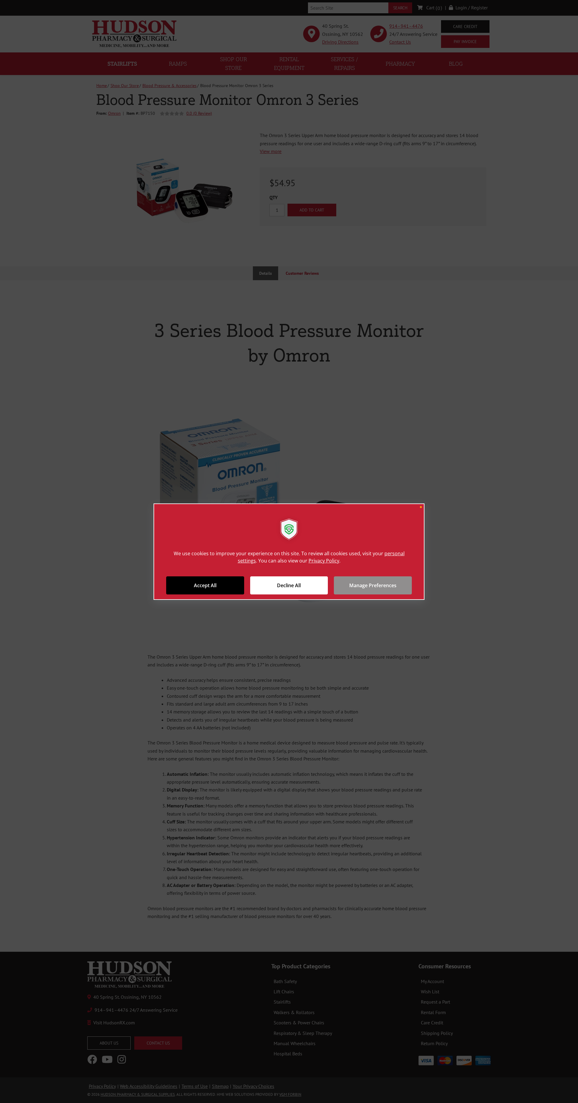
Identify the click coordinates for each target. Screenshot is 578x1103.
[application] (289, 551)
